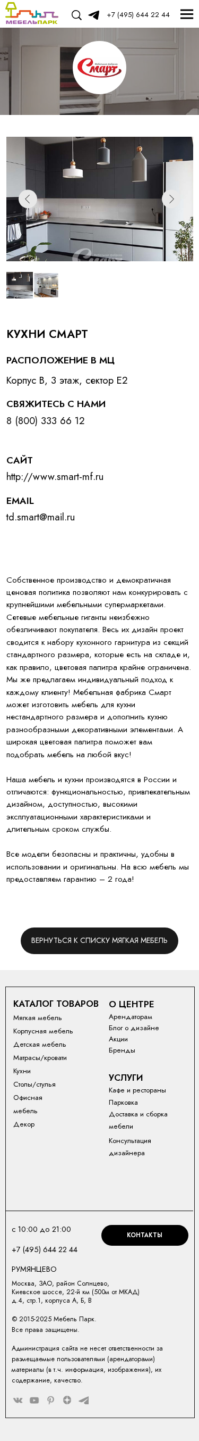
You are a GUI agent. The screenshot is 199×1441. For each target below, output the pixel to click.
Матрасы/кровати (40, 1058)
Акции (118, 1039)
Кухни (22, 1071)
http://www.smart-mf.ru (54, 476)
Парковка (123, 1102)
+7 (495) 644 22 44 (138, 15)
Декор (23, 1124)
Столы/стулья (34, 1084)
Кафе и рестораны (137, 1090)
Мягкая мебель (37, 1018)
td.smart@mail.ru (40, 517)
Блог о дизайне (134, 1028)
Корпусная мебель (43, 1031)
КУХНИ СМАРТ (47, 334)
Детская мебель (39, 1044)
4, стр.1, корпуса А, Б (51, 1300)
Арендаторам (130, 1017)
